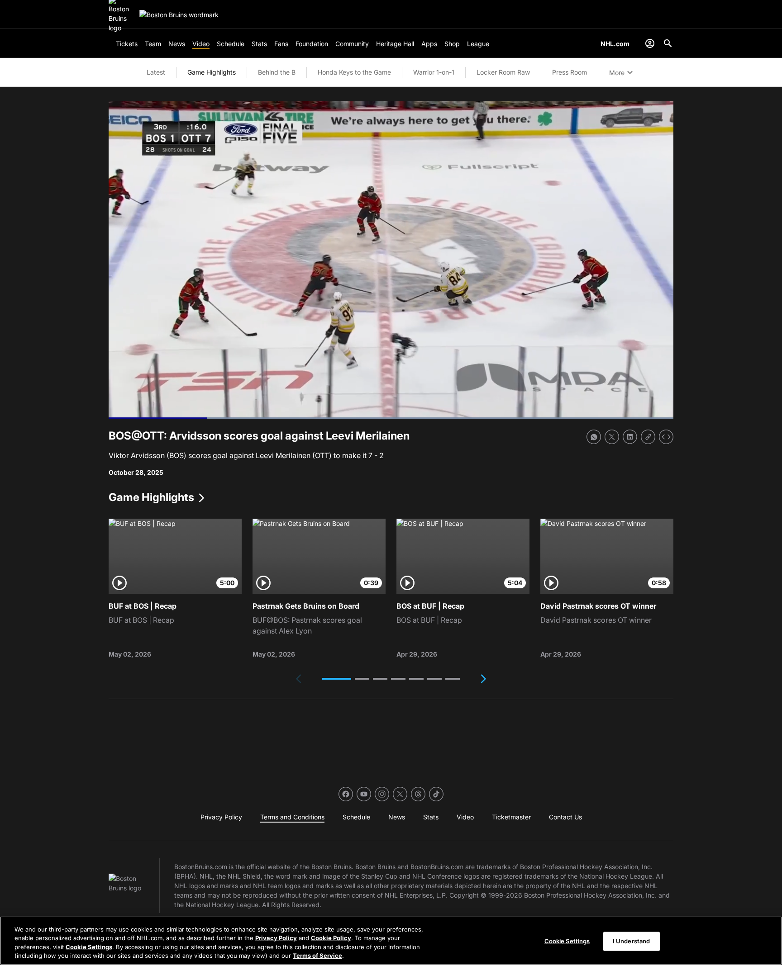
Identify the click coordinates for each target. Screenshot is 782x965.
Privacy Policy (276, 937)
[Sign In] (649, 43)
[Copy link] (648, 437)
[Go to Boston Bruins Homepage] (179, 14)
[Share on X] (612, 437)
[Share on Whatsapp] (593, 437)
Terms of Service (317, 955)
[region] (391, 940)
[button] (336, 679)
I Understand (631, 941)
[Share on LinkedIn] (630, 437)
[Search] (668, 43)
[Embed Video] (666, 437)
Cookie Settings (89, 947)
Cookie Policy (331, 937)
